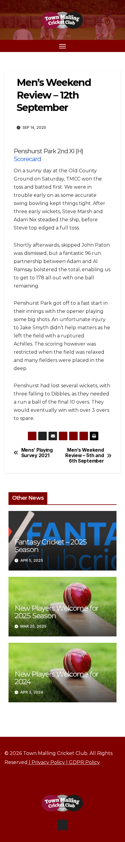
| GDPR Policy (82, 762)
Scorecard (27, 159)
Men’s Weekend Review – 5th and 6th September (84, 455)
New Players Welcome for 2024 (56, 678)
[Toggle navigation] (62, 46)
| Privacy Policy (46, 762)
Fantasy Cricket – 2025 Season (51, 546)
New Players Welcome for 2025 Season (56, 612)
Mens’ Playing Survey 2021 (37, 452)
